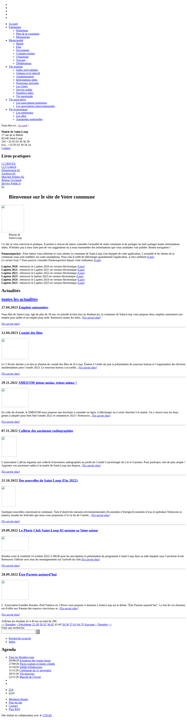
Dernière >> (105, 624)
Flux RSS (14, 709)
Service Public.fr (11, 183)
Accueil (13, 23)
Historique (22, 30)
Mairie (20, 43)
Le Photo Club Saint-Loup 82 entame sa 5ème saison (58, 530)
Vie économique (18, 109)
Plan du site (15, 702)
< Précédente (23, 624)
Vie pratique (16, 66)
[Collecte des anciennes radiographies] (9, 456)
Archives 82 (8, 173)
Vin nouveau (27, 673)
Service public (24, 89)
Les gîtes (21, 116)
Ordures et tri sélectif (28, 73)
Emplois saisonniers (33, 307)
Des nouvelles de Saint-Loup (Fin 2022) (48, 480)
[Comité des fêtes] (15, 358)
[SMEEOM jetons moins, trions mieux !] (15, 406)
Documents (22, 50)
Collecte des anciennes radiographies (46, 431)
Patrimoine (15, 27)
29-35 (43, 624)
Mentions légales (18, 699)
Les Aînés (22, 86)
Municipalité (16, 40)
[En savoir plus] (91, 317)
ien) (82, 282)
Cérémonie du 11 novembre (35, 670)
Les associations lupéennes (31, 102)
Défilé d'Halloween (31, 667)
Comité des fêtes (31, 333)
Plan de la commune (27, 33)
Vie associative (17, 99)
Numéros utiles (24, 93)
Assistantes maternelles (29, 119)
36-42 (50, 624)
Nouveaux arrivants (27, 83)
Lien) (151, 256)
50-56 (65, 624)
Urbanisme (22, 56)
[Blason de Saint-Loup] (12, 231)
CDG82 (47, 715)
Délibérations (23, 63)
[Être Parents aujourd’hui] (15, 598)
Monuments (23, 37)
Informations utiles (26, 79)
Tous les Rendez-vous (21, 657)
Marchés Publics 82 (12, 176)
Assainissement (25, 76)
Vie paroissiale (24, 96)
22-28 (35, 624)
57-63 (73, 624)
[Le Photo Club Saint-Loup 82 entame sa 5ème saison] (15, 549)
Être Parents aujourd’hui (38, 574)
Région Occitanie (11, 180)
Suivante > (91, 624)
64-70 (80, 624)
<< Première (8, 624)
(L (78, 282)
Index (12, 641)
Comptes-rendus (25, 53)
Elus (18, 46)
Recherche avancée (20, 638)
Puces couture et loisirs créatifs (37, 663)
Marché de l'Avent (30, 677)
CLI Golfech (8, 167)
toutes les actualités (19, 299)
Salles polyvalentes (27, 69)
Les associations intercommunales (35, 106)
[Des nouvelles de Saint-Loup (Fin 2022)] (8, 505)
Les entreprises (24, 112)
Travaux (21, 60)
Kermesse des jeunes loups (35, 660)
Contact (5, 148)
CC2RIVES (8, 163)
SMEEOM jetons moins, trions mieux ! (48, 383)
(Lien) (81, 266)
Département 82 (10, 170)
